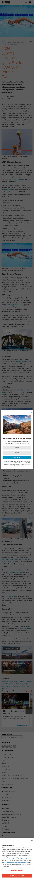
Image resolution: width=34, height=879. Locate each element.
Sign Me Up (17, 457)
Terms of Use (17, 859)
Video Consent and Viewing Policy (16, 862)
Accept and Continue (17, 875)
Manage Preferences (17, 870)
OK (32, 840)
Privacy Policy (25, 859)
